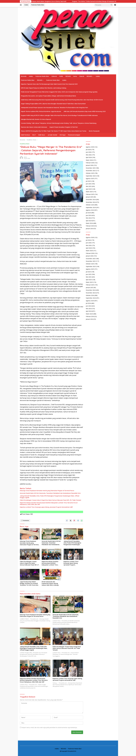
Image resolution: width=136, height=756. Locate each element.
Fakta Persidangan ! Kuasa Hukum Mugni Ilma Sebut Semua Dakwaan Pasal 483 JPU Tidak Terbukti (50, 500)
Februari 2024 (90, 226)
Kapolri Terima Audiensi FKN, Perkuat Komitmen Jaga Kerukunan (41, 111)
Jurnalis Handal (52, 135)
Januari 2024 (89, 228)
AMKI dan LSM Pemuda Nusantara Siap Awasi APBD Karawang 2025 (85, 111)
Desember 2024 (90, 199)
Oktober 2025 (90, 173)
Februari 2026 (90, 162)
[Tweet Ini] (70, 520)
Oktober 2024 (90, 205)
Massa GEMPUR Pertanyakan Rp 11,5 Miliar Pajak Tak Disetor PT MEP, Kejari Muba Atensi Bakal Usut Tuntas (53, 131)
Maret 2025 (89, 192)
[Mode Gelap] (115, 4)
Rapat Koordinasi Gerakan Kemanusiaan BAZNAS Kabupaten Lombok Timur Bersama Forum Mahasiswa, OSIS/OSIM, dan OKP (49, 503)
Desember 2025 (90, 168)
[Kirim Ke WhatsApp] (81, 520)
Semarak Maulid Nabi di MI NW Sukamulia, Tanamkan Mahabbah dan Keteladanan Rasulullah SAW (50, 493)
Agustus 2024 (90, 210)
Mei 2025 (88, 186)
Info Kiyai (62, 135)
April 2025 (89, 189)
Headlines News (24, 144)
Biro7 (34, 135)
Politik (61, 76)
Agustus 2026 (90, 147)
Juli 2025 (88, 181)
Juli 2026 (88, 149)
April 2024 (89, 220)
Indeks (26, 5)
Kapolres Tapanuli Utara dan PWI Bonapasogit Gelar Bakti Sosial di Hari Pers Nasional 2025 (49, 84)
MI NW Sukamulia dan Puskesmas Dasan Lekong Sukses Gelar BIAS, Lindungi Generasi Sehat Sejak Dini (50, 583)
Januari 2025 (89, 197)
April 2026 (89, 157)
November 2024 (91, 202)
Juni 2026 (88, 152)
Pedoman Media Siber (37, 5)
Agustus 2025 (90, 178)
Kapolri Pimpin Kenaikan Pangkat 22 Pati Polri (64, 127)
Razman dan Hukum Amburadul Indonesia (34, 127)
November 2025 (91, 170)
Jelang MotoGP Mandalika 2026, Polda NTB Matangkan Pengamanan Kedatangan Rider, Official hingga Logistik (49, 496)
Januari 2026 (89, 165)
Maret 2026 (89, 160)
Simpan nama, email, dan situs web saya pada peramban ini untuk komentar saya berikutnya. (49, 727)
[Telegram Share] (78, 520)
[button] (111, 4)
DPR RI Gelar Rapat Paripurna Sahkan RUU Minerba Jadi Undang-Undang (43, 88)
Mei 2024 (88, 218)
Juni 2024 (88, 215)
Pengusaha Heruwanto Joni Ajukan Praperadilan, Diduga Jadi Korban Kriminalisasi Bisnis (48, 96)
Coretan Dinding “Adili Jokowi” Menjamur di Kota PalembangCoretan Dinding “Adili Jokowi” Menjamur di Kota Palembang (58, 123)
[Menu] (21, 4)
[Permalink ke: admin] (21, 157)
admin (25, 157)
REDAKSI (68, 76)
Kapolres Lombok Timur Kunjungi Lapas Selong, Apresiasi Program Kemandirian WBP (46, 507)
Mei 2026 (88, 155)
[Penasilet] (68, 40)
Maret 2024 (89, 223)
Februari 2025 (90, 194)
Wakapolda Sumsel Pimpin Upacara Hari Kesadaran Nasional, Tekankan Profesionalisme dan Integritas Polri (54, 107)
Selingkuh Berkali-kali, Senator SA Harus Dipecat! (36, 119)
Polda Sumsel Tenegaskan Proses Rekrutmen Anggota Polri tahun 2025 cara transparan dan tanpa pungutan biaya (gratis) (59, 92)
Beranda (23, 76)
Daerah (81, 76)
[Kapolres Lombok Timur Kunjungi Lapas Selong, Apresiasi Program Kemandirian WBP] (73, 554)
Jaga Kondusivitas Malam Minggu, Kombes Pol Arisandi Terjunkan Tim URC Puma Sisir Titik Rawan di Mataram (29, 583)
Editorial (54, 76)
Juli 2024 (88, 213)
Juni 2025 (88, 184)
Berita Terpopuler (94, 131)
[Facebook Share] (67, 520)
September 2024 (91, 207)
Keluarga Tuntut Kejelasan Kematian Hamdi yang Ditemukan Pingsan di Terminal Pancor (47, 490)
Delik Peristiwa (25, 135)
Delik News (41, 135)
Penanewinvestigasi (74, 135)
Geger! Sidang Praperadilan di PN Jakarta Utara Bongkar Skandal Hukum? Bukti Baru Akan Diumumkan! (53, 104)
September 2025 (91, 176)
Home (75, 76)
